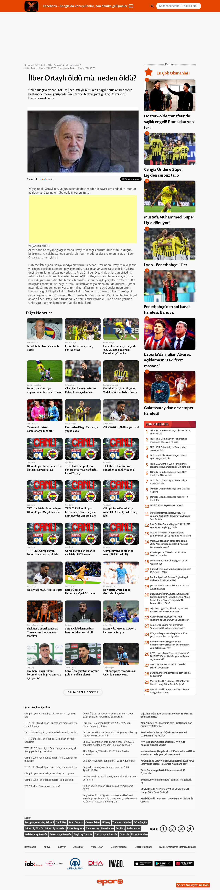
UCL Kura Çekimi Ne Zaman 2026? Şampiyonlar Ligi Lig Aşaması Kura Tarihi (170, 534)
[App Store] (143, 865)
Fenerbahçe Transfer (61, 834)
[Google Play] (163, 865)
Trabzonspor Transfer (106, 834)
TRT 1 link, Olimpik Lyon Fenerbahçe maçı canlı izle (50, 767)
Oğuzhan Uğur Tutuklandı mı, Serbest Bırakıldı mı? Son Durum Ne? (169, 610)
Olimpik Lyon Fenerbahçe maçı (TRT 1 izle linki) (49, 779)
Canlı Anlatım (92, 822)
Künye (47, 847)
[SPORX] (110, 882)
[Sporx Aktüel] (31, 6)
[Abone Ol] (46, 179)
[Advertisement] (83, 219)
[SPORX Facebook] (163, 829)
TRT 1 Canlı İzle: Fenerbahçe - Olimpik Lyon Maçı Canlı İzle (169, 457)
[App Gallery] (184, 865)
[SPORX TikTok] (190, 829)
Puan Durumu (76, 822)
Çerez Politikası (119, 847)
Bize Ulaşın (30, 847)
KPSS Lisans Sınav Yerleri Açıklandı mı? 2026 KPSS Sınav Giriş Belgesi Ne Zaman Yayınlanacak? (170, 656)
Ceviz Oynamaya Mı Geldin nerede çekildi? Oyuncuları (167, 666)
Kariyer (62, 847)
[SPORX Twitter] (181, 829)
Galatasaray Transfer (36, 834)
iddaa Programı (75, 828)
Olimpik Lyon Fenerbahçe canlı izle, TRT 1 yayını (49, 773)
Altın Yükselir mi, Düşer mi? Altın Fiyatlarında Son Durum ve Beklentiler (169, 618)
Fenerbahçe (107, 828)
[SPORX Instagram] (172, 829)
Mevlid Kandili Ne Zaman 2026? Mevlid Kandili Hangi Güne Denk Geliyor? (169, 682)
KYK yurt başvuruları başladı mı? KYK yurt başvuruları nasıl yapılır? (168, 635)
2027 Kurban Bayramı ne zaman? (166, 505)
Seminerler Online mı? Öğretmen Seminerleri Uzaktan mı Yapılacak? (167, 626)
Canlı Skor (61, 822)
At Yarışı (106, 822)
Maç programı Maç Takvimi (39, 822)
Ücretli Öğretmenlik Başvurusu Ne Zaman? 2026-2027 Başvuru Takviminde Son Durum (170, 516)
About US (78, 847)
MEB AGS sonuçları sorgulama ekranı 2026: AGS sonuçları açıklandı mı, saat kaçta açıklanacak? (169, 543)
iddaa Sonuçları (139, 834)
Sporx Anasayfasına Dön (193, 885)
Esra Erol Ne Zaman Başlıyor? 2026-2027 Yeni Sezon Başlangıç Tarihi (170, 526)
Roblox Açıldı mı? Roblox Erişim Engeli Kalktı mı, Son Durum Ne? (169, 579)
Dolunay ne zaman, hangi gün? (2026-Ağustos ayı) (109, 760)
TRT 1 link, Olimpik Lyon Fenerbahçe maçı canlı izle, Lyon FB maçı (168, 440)
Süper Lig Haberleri (55, 828)
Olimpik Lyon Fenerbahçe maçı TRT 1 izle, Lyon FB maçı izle (169, 473)
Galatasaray (92, 828)
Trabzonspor (133, 828)
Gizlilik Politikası (143, 847)
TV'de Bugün (140, 822)
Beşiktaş (120, 828)
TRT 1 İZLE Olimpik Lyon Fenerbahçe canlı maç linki (51, 732)
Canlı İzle (124, 834)
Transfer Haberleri (121, 822)
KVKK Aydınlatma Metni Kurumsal (177, 847)
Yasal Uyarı (97, 847)
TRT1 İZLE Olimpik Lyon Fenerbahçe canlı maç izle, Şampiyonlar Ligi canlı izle (170, 465)
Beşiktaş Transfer (83, 834)
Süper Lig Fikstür (34, 828)
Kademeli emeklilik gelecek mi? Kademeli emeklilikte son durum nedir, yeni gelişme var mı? (169, 644)
